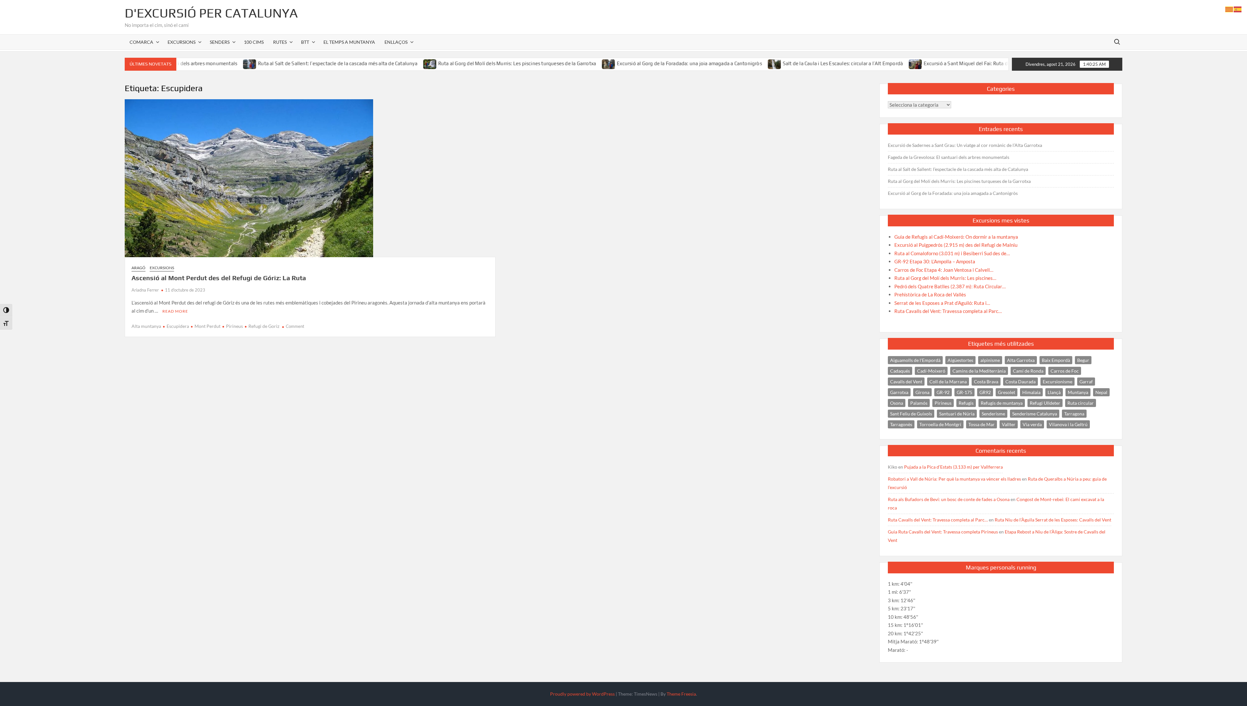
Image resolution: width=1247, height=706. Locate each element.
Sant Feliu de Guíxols (911, 413)
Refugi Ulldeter (1045, 403)
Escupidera (178, 326)
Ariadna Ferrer (145, 290)
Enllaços (396, 42)
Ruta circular (1080, 403)
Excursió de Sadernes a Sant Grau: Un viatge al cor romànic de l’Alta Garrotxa (965, 145)
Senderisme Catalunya (1034, 413)
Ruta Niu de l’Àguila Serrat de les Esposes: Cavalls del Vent (1053, 519)
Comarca (141, 42)
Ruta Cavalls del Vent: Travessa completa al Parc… (938, 519)
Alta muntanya (146, 326)
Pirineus (234, 326)
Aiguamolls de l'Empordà (915, 360)
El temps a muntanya (349, 42)
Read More (175, 311)
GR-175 (964, 392)
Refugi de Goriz (263, 326)
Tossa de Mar (981, 424)
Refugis (966, 403)
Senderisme (993, 413)
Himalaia (1031, 392)
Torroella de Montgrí (940, 424)
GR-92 (943, 392)
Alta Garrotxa (1021, 360)
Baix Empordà (1056, 360)
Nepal (1101, 392)
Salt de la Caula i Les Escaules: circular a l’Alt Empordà (806, 63)
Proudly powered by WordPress (582, 694)
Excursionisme (1057, 381)
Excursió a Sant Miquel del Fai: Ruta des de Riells (941, 63)
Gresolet (1006, 392)
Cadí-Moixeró (931, 371)
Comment (295, 326)
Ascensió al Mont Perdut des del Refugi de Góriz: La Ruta (219, 277)
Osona (896, 403)
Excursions (181, 42)
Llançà (1054, 392)
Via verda (1032, 424)
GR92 (985, 392)
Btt (305, 42)
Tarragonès (901, 424)
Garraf (1086, 381)
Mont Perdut (207, 326)
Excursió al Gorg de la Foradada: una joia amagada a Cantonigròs (652, 63)
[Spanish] (1238, 9)
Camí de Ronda (1028, 371)
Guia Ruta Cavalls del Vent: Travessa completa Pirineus (943, 531)
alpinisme (990, 360)
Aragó (138, 267)
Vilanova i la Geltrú (1068, 424)
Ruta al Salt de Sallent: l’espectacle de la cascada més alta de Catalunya (301, 63)
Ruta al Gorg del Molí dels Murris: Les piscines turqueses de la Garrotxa (480, 63)
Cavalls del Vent (906, 381)
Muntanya (1078, 392)
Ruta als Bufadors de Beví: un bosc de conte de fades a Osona (949, 499)
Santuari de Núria (957, 413)
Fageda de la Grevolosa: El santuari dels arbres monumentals (948, 157)
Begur (1083, 360)
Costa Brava (986, 381)
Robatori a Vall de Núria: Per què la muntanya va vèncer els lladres (954, 479)
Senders (220, 42)
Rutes (280, 42)
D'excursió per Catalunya (211, 13)
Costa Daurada (1020, 381)
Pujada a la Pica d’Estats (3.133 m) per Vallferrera (953, 467)
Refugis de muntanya (1002, 403)
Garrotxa (899, 392)
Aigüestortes (960, 360)
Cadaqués (900, 371)
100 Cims (254, 42)
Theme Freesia (681, 694)
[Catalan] (1229, 9)
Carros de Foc (1065, 371)
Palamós (918, 403)
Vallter (1008, 424)
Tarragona (1074, 413)
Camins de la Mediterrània (979, 371)
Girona (922, 392)
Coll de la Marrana (948, 381)
